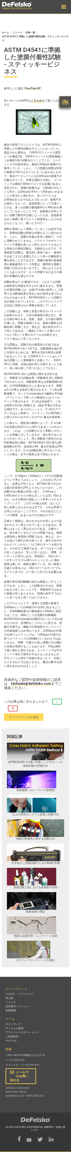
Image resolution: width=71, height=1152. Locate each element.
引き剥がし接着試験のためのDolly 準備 (35, 862)
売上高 (9, 998)
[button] (63, 7)
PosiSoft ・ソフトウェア (19, 993)
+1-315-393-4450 (15, 1060)
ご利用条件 (12, 1036)
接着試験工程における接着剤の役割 (35, 887)
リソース (17, 32)
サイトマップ (13, 1024)
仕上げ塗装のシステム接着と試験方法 (35, 814)
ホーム (5, 32)
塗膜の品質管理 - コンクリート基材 (35, 935)
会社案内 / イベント (17, 1006)
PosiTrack (11, 1040)
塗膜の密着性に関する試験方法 (35, 838)
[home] (20, 6)
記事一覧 (30, 32)
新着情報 (11, 1010)
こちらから (38, 100)
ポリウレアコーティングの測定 (35, 960)
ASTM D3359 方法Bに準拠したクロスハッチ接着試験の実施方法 (35, 763)
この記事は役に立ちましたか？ (26, 701)
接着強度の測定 (35, 911)
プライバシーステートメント (22, 1032)
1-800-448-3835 (14, 1055)
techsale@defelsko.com (31, 684)
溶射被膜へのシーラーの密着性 (35, 790)
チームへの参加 (14, 1028)
